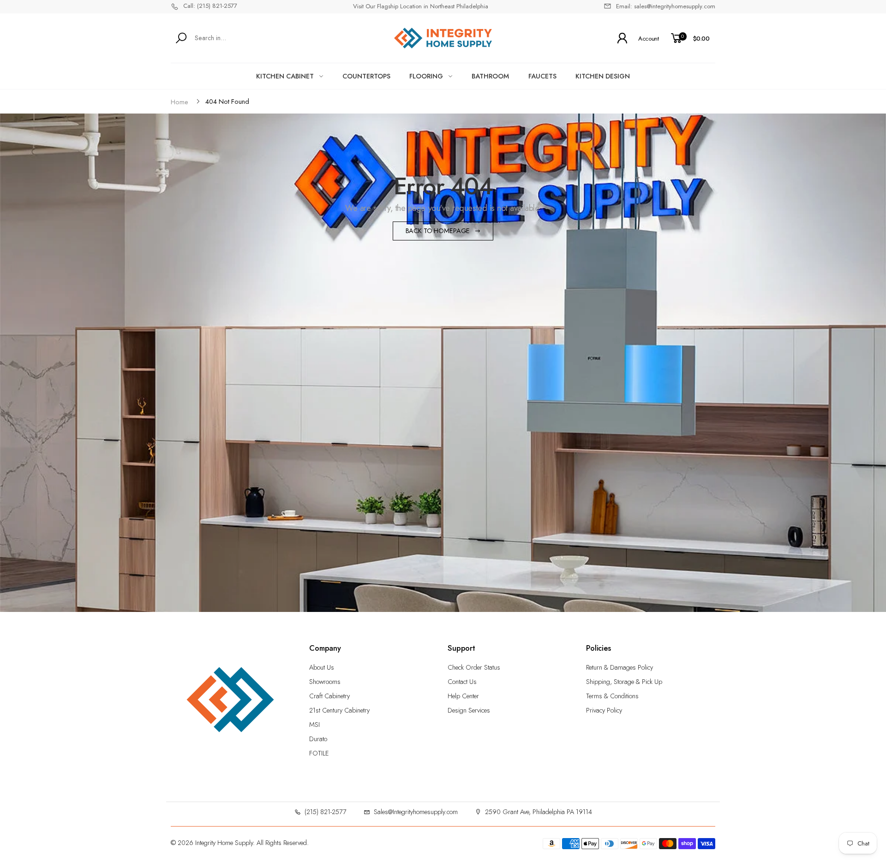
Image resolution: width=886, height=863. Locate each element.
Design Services (469, 710)
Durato (318, 738)
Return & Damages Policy (619, 667)
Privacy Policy (604, 710)
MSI (314, 724)
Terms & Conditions (612, 696)
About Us (321, 667)
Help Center (463, 696)
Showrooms (325, 681)
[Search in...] (183, 38)
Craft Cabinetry (329, 696)
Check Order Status (474, 667)
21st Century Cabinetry (339, 710)
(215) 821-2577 (326, 811)
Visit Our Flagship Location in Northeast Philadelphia (420, 6)
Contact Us (462, 681)
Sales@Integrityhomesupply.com (416, 811)
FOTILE (319, 753)
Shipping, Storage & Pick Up (624, 681)
